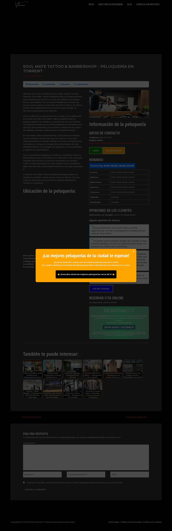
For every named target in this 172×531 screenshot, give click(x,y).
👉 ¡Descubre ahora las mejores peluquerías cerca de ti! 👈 (86, 274)
